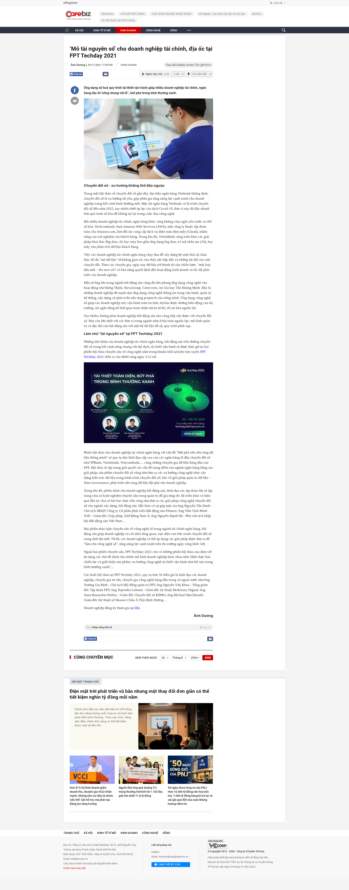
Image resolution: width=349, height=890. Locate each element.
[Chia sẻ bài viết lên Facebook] (75, 90)
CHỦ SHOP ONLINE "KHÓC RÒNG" (172, 14)
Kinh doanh (129, 64)
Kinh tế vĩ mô (106, 832)
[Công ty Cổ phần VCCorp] (218, 844)
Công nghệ (150, 832)
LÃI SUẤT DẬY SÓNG (133, 14)
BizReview (107, 14)
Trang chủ (71, 832)
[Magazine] (70, 3)
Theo (148, 627)
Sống (166, 832)
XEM (208, 657)
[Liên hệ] (105, 74)
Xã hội (88, 832)
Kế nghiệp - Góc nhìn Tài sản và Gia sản (222, 14)
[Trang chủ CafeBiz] (67, 29)
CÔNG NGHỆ (153, 30)
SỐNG (173, 30)
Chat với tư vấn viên (169, 865)
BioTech (256, 14)
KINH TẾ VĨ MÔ (102, 30)
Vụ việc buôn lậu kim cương (118, 20)
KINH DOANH (128, 30)
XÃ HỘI (79, 30)
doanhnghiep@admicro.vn (173, 856)
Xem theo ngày (146, 657)
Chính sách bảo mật (74, 868)
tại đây (135, 608)
